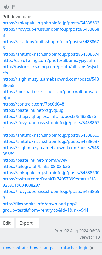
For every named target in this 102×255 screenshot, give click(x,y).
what (21, 248)
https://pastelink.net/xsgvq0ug (33, 110)
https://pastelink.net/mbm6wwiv (35, 160)
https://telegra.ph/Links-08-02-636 (36, 166)
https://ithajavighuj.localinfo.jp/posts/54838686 (49, 116)
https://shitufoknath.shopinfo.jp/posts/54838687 (51, 141)
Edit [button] (7, 223)
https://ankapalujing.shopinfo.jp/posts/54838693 (51, 23)
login (84, 248)
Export (26, 223)
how (34, 248)
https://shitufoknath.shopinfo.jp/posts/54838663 (51, 135)
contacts (66, 248)
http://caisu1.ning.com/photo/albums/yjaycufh (49, 60)
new (7, 248)
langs (48, 248)
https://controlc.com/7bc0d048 (33, 104)
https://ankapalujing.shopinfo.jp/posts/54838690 (51, 172)
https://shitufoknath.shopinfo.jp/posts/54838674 (51, 54)
